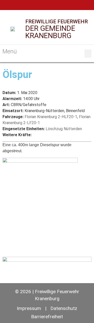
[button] (87, 53)
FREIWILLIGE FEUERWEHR (56, 22)
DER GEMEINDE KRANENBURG (50, 32)
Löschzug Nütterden (64, 128)
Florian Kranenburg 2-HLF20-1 (51, 116)
